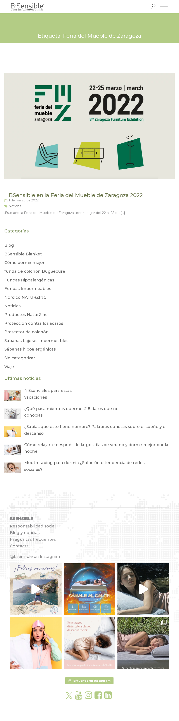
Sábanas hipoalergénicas (30, 349)
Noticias (15, 206)
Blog (9, 245)
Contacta (19, 546)
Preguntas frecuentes (33, 539)
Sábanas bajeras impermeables (36, 340)
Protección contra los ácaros (33, 323)
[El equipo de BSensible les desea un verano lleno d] (36, 589)
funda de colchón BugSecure (34, 271)
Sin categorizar (19, 358)
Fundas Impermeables (27, 288)
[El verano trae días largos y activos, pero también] (89, 643)
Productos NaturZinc (26, 314)
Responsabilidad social (33, 526)
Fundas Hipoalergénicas (29, 280)
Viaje (9, 366)
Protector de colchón (26, 332)
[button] (89, 680)
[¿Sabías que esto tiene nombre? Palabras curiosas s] (36, 643)
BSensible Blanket (23, 254)
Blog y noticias (25, 532)
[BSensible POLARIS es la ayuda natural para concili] (89, 589)
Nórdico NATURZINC (25, 297)
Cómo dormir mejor (24, 262)
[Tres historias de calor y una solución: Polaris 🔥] (143, 589)
